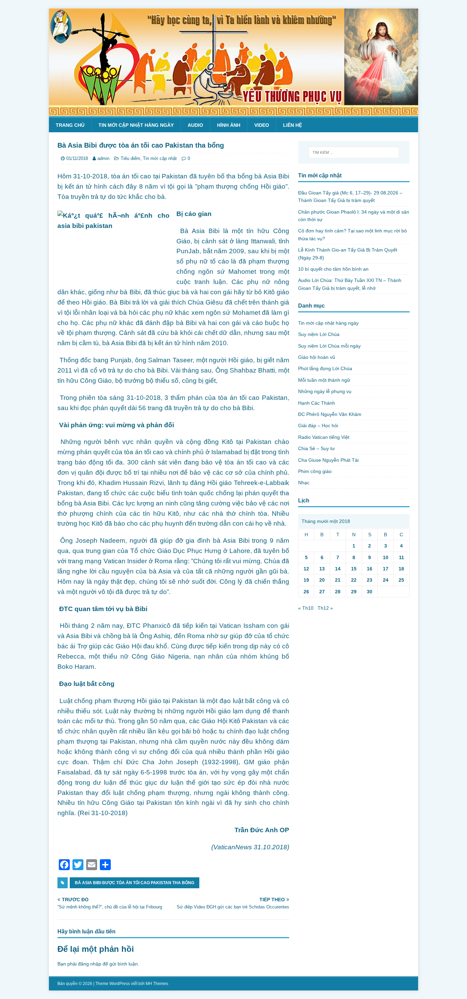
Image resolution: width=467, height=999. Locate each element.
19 (306, 580)
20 (322, 580)
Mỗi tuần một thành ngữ (324, 380)
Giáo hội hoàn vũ (316, 357)
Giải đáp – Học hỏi (318, 425)
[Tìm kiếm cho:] (354, 152)
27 (322, 591)
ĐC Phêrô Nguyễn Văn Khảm (329, 414)
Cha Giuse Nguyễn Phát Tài (328, 460)
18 (401, 568)
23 (369, 580)
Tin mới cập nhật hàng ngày (136, 125)
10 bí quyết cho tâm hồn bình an (333, 269)
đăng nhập (89, 964)
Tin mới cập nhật (160, 158)
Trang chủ (70, 125)
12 (306, 568)
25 (401, 580)
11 (401, 557)
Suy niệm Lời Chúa (318, 334)
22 (354, 580)
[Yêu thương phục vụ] (233, 112)
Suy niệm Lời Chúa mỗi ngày (329, 346)
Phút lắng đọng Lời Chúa (325, 368)
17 (385, 568)
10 (385, 557)
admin (103, 158)
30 (369, 591)
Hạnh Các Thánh (316, 403)
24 (385, 580)
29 (354, 591)
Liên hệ (292, 125)
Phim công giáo (315, 471)
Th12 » (325, 608)
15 (354, 568)
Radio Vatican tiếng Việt (323, 437)
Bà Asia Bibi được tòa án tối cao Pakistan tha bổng (134, 882)
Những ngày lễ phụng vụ (324, 391)
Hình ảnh (228, 125)
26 (306, 591)
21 (338, 580)
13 (322, 568)
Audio (195, 125)
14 (338, 568)
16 (369, 568)
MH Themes (157, 983)
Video (261, 125)
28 (338, 591)
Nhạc (303, 482)
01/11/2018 (77, 158)
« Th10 (305, 608)
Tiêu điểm (130, 158)
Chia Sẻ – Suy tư (316, 448)
